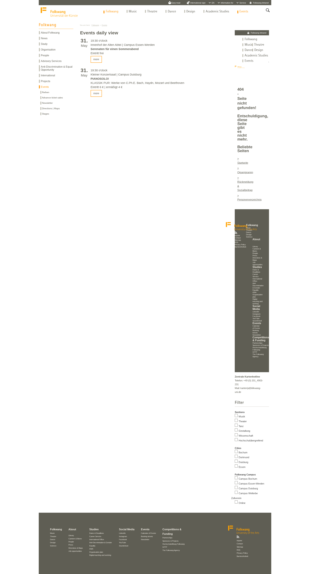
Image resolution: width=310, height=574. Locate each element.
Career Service (95, 536)
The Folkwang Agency (171, 550)
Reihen (45, 92)
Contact (238, 238)
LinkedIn (256, 312)
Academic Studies (217, 11)
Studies (257, 267)
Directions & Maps (75, 548)
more (96, 59)
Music (133, 11)
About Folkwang (50, 32)
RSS (236, 242)
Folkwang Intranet (261, 3)
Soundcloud (257, 321)
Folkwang (112, 11)
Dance (172, 11)
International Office (96, 539)
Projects (45, 81)
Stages (45, 113)
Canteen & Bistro (75, 539)
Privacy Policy (240, 245)
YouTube (256, 318)
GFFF (255, 352)
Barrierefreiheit (240, 247)
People (45, 55)
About (72, 529)
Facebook (256, 316)
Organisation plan (96, 552)
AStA (254, 292)
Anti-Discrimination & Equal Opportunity (56, 68)
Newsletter (47, 103)
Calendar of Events (148, 533)
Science (53, 546)
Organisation (48, 49)
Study (44, 44)
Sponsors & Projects (261, 345)
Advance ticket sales (52, 97)
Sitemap (238, 240)
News (44, 38)
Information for (227, 3)
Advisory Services (51, 61)
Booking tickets (147, 536)
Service (242, 3)
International (48, 75)
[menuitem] (112, 12)
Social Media (256, 307)
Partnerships (258, 343)
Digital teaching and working (258, 301)
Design (190, 11)
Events (243, 11)
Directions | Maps (51, 108)
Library (71, 535)
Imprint (237, 236)
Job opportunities (75, 551)
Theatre (152, 11)
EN (213, 3)
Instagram (256, 314)
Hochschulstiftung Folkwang (173, 544)
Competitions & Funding (261, 339)
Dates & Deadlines (96, 533)
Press (255, 256)
